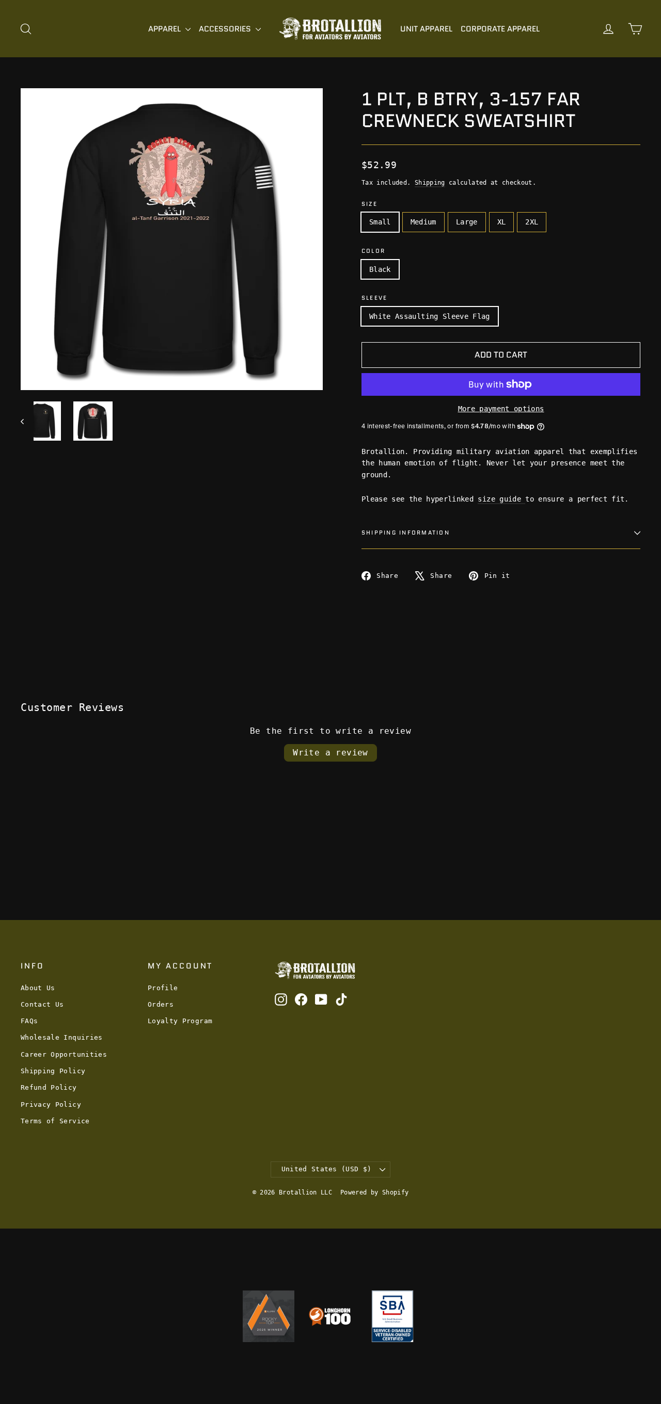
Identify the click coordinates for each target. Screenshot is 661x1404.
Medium (423, 222)
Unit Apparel (426, 29)
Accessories (226, 29)
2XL (531, 222)
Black (380, 269)
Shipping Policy (53, 1071)
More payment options (501, 409)
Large (467, 222)
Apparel (165, 29)
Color (373, 251)
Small (380, 222)
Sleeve (374, 298)
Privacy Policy (51, 1104)
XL (501, 222)
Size (369, 204)
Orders (161, 1004)
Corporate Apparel (500, 29)
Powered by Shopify (374, 1192)
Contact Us (42, 1004)
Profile (163, 988)
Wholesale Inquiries (62, 1037)
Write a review (330, 752)
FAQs (29, 1021)
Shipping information (405, 532)
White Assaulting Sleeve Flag (429, 316)
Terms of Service (55, 1121)
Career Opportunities (64, 1054)
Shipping (430, 182)
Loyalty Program (180, 1021)
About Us (38, 988)
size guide (501, 499)
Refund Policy (49, 1087)
